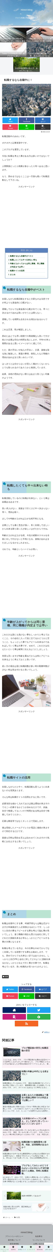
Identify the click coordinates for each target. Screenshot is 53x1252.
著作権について (14, 1240)
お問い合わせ (38, 1244)
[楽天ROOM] (14, 1017)
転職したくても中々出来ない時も (23, 260)
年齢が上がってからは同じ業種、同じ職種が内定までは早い (27, 265)
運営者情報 (14, 1244)
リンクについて (38, 1240)
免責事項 (38, 1236)
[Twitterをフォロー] (38, 1010)
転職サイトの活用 (17, 271)
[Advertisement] (26, 215)
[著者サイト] (14, 1010)
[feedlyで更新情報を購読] (38, 1017)
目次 (23, 250)
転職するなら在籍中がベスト (21, 256)
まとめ (12, 274)
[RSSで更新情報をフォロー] (26, 1023)
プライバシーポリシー (14, 1236)
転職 (6, 977)
